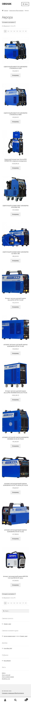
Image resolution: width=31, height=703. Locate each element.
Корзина (24, 698)
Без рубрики (7, 660)
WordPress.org (6, 679)
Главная (6, 10)
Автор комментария (9, 636)
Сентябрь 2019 (8, 648)
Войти (3, 673)
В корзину (15, 75)
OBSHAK (6, 4)
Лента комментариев (8, 677)
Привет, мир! (7, 624)
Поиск (15, 700)
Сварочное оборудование (16, 10)
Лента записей (6, 675)
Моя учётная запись (5, 700)
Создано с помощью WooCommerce (13, 693)
